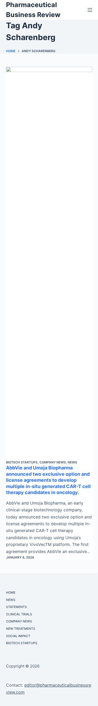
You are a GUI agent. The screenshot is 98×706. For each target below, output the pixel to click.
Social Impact (18, 636)
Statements (16, 607)
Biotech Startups (22, 462)
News (72, 462)
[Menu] (90, 10)
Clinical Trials (19, 614)
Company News (52, 462)
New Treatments (20, 629)
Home (10, 592)
